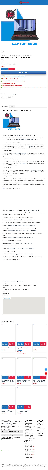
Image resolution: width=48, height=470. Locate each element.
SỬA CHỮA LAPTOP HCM (22, 135)
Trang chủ (3, 55)
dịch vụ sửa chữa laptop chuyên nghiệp (25, 139)
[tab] (5, 106)
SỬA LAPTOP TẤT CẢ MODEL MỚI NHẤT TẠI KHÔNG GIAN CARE (21, 219)
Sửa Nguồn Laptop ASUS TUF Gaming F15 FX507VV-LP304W (7, 411)
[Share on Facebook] (4, 97)
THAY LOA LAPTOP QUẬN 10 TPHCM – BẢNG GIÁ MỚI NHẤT (20, 254)
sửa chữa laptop (32, 171)
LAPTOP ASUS (29, 55)
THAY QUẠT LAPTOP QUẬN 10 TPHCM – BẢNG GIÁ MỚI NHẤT (21, 248)
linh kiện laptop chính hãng (20, 153)
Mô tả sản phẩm (5, 106)
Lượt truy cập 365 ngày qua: (28, 453)
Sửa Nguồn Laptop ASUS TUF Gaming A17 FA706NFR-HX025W (39, 348)
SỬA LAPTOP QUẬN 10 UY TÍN (32, 210)
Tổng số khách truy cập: (27, 455)
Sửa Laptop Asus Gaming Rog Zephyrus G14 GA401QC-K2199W (23, 348)
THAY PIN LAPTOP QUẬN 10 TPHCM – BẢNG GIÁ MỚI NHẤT (20, 237)
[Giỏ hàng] (46, 2)
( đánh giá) (10, 64)
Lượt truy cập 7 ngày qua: (28, 447)
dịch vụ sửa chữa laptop (37, 170)
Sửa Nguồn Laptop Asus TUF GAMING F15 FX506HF (7, 348)
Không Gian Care (23, 163)
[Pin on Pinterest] (10, 97)
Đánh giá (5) (12, 106)
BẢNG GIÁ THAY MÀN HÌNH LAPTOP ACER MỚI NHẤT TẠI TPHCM (21, 225)
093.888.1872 (7, 423)
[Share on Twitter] (6, 97)
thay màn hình (30, 146)
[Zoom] (2, 51)
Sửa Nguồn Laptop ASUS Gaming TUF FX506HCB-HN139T (23, 411)
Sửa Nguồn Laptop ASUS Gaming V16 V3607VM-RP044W (23, 381)
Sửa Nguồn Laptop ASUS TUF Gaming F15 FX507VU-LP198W (39, 381)
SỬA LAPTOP (12, 210)
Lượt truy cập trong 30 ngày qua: (28, 450)
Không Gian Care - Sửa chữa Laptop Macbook (13, 281)
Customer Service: (6, 293)
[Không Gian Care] (24, 2)
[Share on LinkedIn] (12, 97)
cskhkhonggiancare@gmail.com (9, 424)
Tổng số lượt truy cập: (29, 457)
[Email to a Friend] (8, 97)
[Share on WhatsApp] (2, 97)
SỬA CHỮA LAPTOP (13, 55)
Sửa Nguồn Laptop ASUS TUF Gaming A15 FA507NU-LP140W (8, 381)
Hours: (4, 287)
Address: (4, 283)
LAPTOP (7, 55)
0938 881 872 (5, 295)
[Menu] (1, 2)
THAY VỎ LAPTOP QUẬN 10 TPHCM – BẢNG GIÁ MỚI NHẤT (20, 243)
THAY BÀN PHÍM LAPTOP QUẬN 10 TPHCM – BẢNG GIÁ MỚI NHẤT (22, 230)
